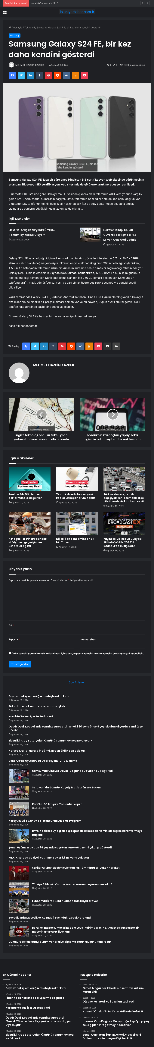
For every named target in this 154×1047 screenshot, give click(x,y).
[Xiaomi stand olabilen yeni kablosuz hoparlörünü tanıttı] (77, 479)
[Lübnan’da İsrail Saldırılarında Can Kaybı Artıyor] (19, 906)
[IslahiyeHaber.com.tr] (77, 11)
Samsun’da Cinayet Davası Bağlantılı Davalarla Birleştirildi (72, 771)
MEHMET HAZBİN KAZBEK (29, 65)
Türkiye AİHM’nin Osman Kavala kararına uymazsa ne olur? (72, 884)
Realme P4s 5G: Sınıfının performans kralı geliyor (25, 496)
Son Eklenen (77, 682)
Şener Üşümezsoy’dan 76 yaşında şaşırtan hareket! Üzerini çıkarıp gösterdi (60, 847)
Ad (11, 625)
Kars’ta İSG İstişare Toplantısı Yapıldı (57, 804)
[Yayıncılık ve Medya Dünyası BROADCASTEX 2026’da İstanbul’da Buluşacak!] (124, 523)
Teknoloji (29, 27)
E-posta (14, 639)
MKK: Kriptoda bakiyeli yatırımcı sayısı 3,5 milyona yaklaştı (49, 857)
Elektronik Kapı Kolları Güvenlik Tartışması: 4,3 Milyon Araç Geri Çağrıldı (120, 235)
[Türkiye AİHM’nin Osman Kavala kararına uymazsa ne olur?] (19, 889)
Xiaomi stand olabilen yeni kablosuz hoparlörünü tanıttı (76, 496)
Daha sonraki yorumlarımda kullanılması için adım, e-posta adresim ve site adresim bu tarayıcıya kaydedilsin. (78, 653)
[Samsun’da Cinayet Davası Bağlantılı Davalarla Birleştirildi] (19, 776)
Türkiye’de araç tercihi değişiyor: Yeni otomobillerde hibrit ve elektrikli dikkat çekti (123, 497)
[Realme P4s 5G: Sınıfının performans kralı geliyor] (30, 479)
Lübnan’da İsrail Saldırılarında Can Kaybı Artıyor (65, 901)
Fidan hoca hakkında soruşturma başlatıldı (38, 706)
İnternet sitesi (88, 639)
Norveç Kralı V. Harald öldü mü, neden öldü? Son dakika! (47, 751)
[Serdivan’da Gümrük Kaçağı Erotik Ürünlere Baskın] (19, 793)
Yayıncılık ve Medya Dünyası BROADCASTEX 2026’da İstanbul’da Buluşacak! (122, 542)
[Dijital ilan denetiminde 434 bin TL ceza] (77, 523)
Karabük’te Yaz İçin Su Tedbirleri (49, 3)
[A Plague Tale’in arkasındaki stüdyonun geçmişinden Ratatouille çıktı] (30, 523)
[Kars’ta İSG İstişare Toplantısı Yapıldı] (19, 809)
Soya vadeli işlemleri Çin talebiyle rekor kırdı (39, 696)
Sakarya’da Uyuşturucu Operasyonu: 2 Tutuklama (43, 761)
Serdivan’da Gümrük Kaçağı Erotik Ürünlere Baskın (66, 787)
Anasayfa (16, 27)
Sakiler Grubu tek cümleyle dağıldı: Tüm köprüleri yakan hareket (76, 868)
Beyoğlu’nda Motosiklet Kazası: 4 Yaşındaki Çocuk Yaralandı (50, 917)
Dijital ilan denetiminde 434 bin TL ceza (75, 540)
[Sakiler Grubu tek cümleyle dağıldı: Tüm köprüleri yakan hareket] (19, 873)
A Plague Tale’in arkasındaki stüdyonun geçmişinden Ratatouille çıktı (28, 542)
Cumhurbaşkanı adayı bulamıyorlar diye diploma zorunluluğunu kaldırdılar (60, 942)
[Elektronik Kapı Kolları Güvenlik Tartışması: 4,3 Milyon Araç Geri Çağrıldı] (90, 235)
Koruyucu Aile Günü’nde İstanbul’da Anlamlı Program (45, 821)
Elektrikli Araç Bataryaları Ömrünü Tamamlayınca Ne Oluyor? (50, 740)
